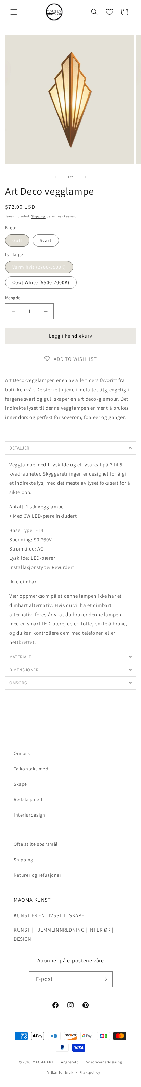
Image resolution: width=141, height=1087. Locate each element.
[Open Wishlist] (109, 12)
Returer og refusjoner (38, 875)
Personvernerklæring (103, 1062)
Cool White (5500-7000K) (40, 282)
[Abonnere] (104, 979)
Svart (46, 240)
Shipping (38, 216)
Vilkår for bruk (60, 1072)
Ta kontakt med (31, 769)
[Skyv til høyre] (85, 177)
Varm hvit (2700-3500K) (39, 267)
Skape (20, 784)
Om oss (22, 753)
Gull (17, 240)
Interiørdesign (29, 815)
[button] (13, 12)
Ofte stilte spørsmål (36, 844)
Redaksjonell (28, 799)
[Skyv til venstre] (55, 177)
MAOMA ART (43, 1061)
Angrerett (69, 1062)
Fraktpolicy (90, 1072)
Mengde (12, 298)
